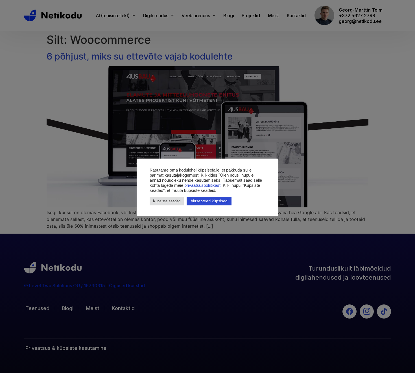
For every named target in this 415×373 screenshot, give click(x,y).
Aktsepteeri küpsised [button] (209, 201)
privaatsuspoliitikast (202, 185)
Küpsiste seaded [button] (166, 201)
